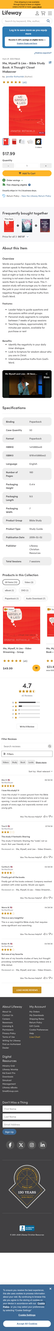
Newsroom (7, 1022)
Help (31, 1033)
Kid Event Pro (8, 1072)
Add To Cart (28, 173)
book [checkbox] (23, 762)
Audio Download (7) (35, 598)
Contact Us (7, 1015)
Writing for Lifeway (11, 1040)
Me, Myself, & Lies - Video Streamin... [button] (33, 890)
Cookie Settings (26, 1314)
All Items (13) (11, 582)
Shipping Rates (36, 1018)
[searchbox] (24, 746)
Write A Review (27, 726)
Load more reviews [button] (27, 989)
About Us (6, 1011)
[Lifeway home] (12, 13)
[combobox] (27, 21)
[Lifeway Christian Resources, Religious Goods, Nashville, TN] (27, 1228)
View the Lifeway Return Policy (36, 195)
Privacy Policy (9, 1033)
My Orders (34, 1011)
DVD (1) (24, 590)
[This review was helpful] (45, 817)
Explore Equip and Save (27, 43)
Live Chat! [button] (34, 1036)
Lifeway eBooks (9, 1087)
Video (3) (29, 582)
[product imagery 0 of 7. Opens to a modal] (27, 111)
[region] (27, 703)
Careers (6, 1018)
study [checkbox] (14, 762)
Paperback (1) (12, 598)
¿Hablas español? (43, 52)
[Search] (47, 21)
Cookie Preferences (38, 1029)
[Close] (50, 1288)
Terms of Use (8, 1036)
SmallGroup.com (10, 1090)
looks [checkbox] (31, 762)
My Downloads (36, 1015)
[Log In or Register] (37, 13)
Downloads (7, 1076)
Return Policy (35, 1022)
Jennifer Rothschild (15, 76)
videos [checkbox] (6, 762)
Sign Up (9, 1131)
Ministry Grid (8, 1065)
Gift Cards (34, 1025)
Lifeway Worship (10, 1069)
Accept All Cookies (27, 1323)
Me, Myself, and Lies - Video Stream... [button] (34, 849)
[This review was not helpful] (50, 817)
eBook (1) (9, 590)
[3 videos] (38, 141)
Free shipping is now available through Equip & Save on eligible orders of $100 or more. (27, 4)
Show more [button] (41, 762)
